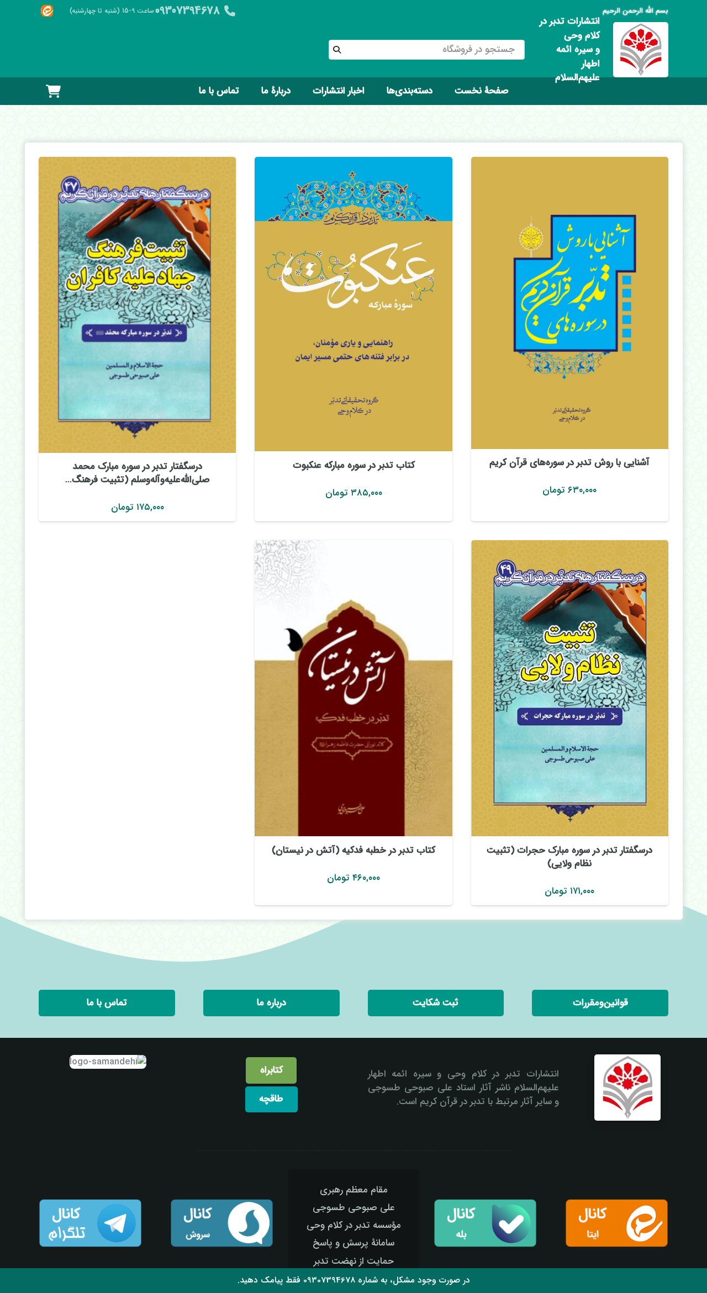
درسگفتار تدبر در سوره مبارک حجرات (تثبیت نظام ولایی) (569, 857)
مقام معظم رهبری (354, 1190)
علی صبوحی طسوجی (354, 1207)
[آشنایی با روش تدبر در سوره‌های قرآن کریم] (569, 303)
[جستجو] (337, 49)
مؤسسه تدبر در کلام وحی (354, 1225)
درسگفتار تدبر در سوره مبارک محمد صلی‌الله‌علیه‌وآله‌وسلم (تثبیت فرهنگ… (137, 473)
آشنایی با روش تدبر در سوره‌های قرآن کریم (569, 462)
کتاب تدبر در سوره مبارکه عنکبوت (354, 465)
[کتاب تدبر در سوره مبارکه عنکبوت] (353, 304)
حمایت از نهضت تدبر (354, 1261)
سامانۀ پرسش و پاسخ (353, 1243)
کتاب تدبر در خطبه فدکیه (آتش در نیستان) (353, 850)
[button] (378, 91)
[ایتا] (47, 11)
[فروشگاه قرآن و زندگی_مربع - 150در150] (640, 49)
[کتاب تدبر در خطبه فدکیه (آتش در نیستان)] (353, 688)
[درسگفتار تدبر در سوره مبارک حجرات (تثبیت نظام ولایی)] (569, 688)
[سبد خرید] (53, 91)
